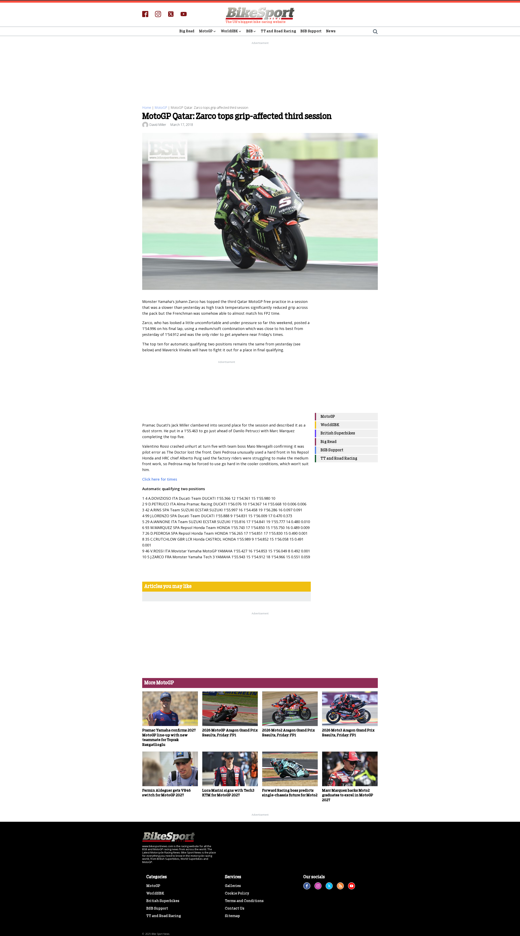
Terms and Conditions (244, 901)
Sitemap (232, 916)
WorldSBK (229, 31)
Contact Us (234, 908)
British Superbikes (338, 433)
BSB (249, 31)
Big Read (187, 31)
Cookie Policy (237, 893)
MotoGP (206, 31)
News (331, 31)
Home (146, 107)
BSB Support (311, 31)
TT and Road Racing (278, 31)
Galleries (233, 886)
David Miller (157, 124)
